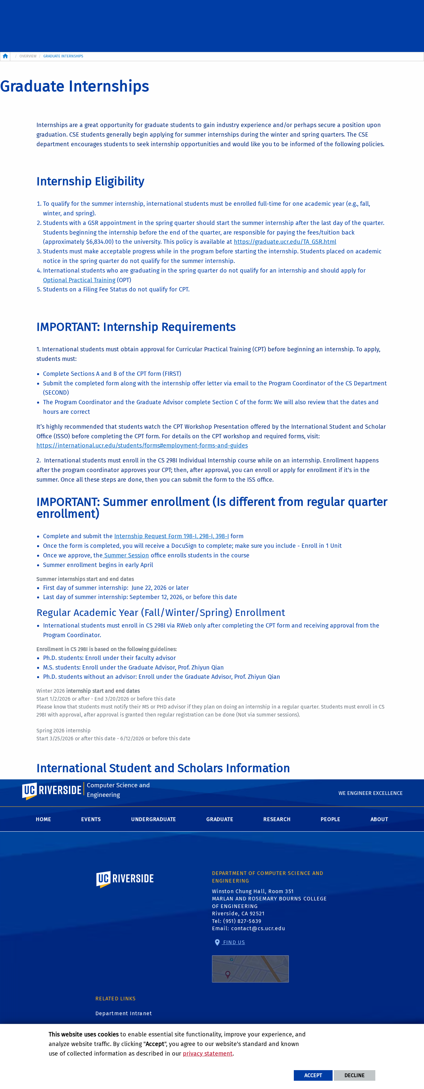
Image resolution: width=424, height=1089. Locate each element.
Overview (28, 56)
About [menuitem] (379, 819)
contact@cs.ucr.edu (258, 928)
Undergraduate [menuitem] (153, 819)
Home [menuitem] (43, 819)
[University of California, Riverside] (125, 889)
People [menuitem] (331, 819)
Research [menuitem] (277, 819)
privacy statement (208, 1053)
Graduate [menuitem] (219, 819)
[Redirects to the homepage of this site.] (5, 56)
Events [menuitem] (91, 819)
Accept (313, 1075)
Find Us (233, 942)
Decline (354, 1075)
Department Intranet (123, 1013)
